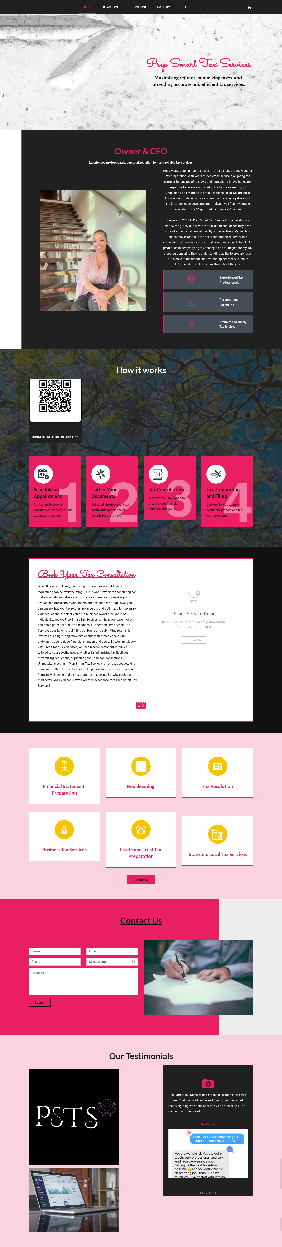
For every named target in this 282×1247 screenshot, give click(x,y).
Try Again (194, 640)
